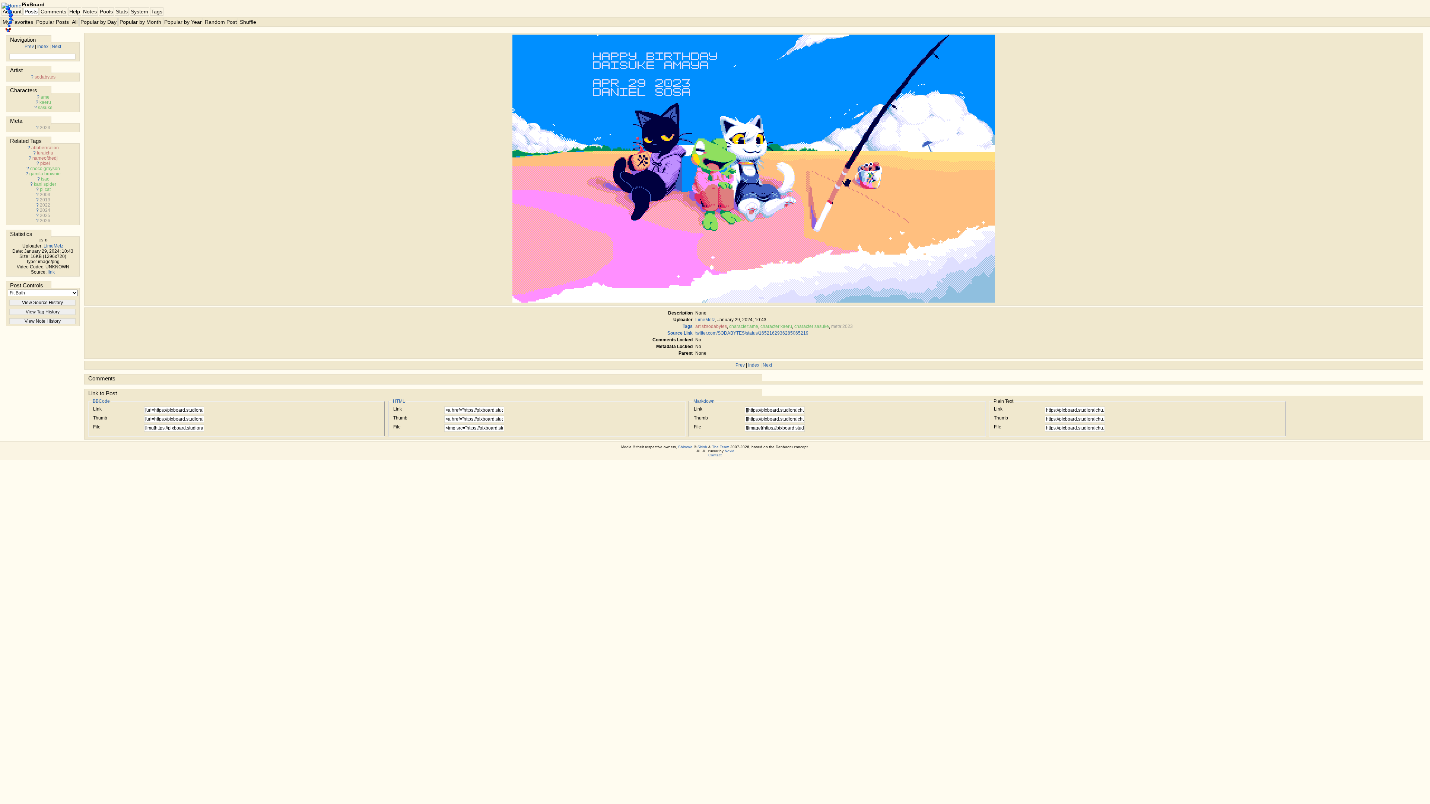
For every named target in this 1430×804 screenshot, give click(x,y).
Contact (715, 455)
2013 (45, 199)
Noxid (729, 451)
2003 (45, 194)
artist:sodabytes (711, 326)
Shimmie (685, 447)
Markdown (704, 401)
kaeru (45, 102)
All (74, 22)
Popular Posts (52, 22)
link (51, 272)
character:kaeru (776, 326)
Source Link (680, 333)
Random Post (221, 22)
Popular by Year (183, 22)
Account (12, 12)
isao (45, 179)
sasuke (45, 107)
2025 (45, 215)
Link (97, 409)
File (97, 427)
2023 (45, 127)
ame (45, 97)
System (139, 12)
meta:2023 (842, 326)
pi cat (45, 189)
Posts (31, 12)
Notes (90, 12)
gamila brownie (45, 173)
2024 (45, 210)
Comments (53, 12)
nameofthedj (45, 158)
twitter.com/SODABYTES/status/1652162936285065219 (751, 333)
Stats (122, 12)
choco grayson (45, 168)
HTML (399, 401)
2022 (45, 205)
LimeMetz (53, 246)
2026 (45, 220)
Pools (106, 12)
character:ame (743, 326)
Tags (156, 12)
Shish (702, 447)
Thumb (100, 418)
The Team (720, 447)
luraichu (45, 153)
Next (56, 46)
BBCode (101, 401)
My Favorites (18, 22)
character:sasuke (811, 326)
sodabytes (45, 77)
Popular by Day (98, 22)
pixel (45, 163)
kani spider (45, 184)
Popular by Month (140, 22)
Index (42, 46)
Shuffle (248, 22)
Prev (29, 46)
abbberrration (45, 147)
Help (74, 12)
